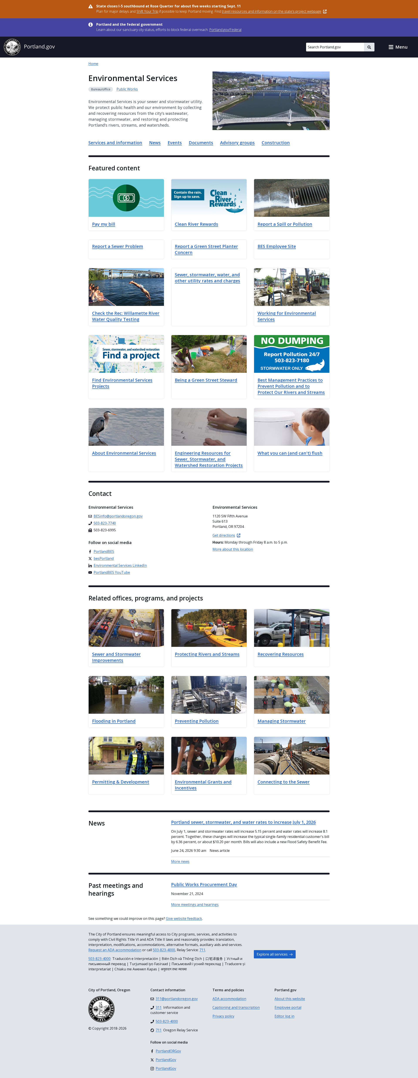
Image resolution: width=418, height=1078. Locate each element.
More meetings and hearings (195, 904)
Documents (201, 143)
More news (180, 861)
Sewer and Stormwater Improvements (116, 657)
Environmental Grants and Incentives (203, 785)
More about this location (232, 549)
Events (175, 143)
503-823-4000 (164, 949)
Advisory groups (237, 143)
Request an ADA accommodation (114, 949)
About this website (290, 998)
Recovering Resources (281, 654)
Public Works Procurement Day (204, 884)
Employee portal (288, 1007)
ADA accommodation (229, 998)
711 (202, 949)
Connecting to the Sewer (284, 782)
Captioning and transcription (236, 1007)
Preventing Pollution (197, 721)
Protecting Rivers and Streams (207, 654)
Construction (276, 143)
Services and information (115, 143)
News (155, 143)
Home (93, 63)
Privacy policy (223, 1016)
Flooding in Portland (114, 721)
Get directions (223, 535)
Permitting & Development (120, 782)
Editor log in (284, 1016)
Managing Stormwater (282, 721)
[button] (398, 47)
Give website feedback (184, 918)
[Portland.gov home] (29, 47)
